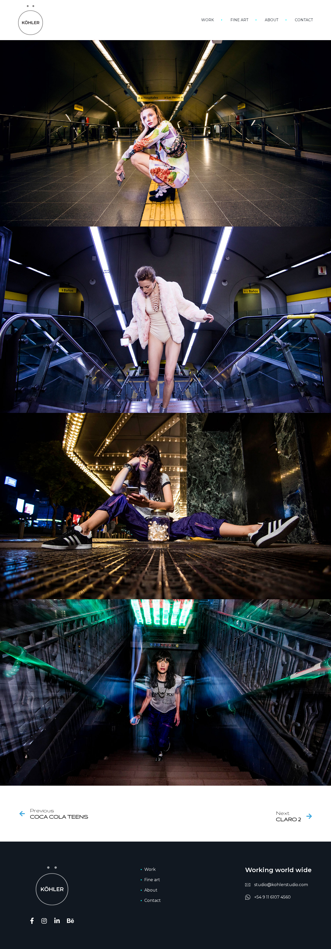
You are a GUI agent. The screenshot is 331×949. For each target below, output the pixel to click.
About (271, 20)
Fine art (239, 20)
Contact (304, 20)
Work (207, 20)
